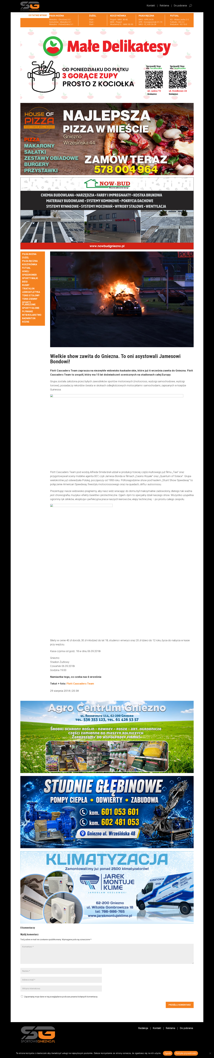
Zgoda (167, 1053)
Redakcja (143, 1028)
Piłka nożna (29, 254)
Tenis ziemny (29, 299)
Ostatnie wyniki (38, 15)
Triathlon (28, 288)
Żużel (25, 257)
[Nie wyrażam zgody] (210, 1053)
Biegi (25, 282)
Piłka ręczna (30, 261)
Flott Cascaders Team (80, 683)
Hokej (25, 271)
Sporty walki (30, 278)
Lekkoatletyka (31, 292)
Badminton (28, 318)
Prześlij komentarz (180, 1005)
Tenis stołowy (30, 295)
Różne (25, 322)
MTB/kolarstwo (31, 315)
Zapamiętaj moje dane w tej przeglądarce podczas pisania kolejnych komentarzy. (61, 996)
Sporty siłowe (30, 308)
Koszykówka (29, 264)
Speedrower (29, 275)
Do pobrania (180, 6)
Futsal (26, 268)
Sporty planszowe (29, 303)
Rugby (25, 285)
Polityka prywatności (186, 1053)
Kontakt (151, 6)
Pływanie (27, 311)
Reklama (164, 6)
